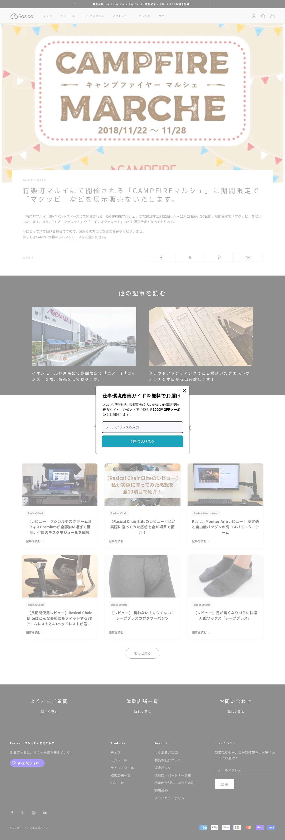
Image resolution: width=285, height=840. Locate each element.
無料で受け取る (142, 441)
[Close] (184, 391)
